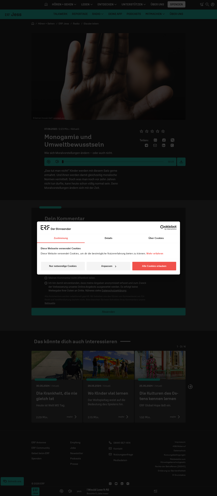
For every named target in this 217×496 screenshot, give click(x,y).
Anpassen (106, 266)
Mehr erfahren (154, 253)
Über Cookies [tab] (156, 238)
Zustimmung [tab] (61, 238)
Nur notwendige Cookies (63, 266)
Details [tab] (108, 238)
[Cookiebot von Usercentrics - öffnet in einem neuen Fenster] (162, 227)
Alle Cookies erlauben (154, 266)
